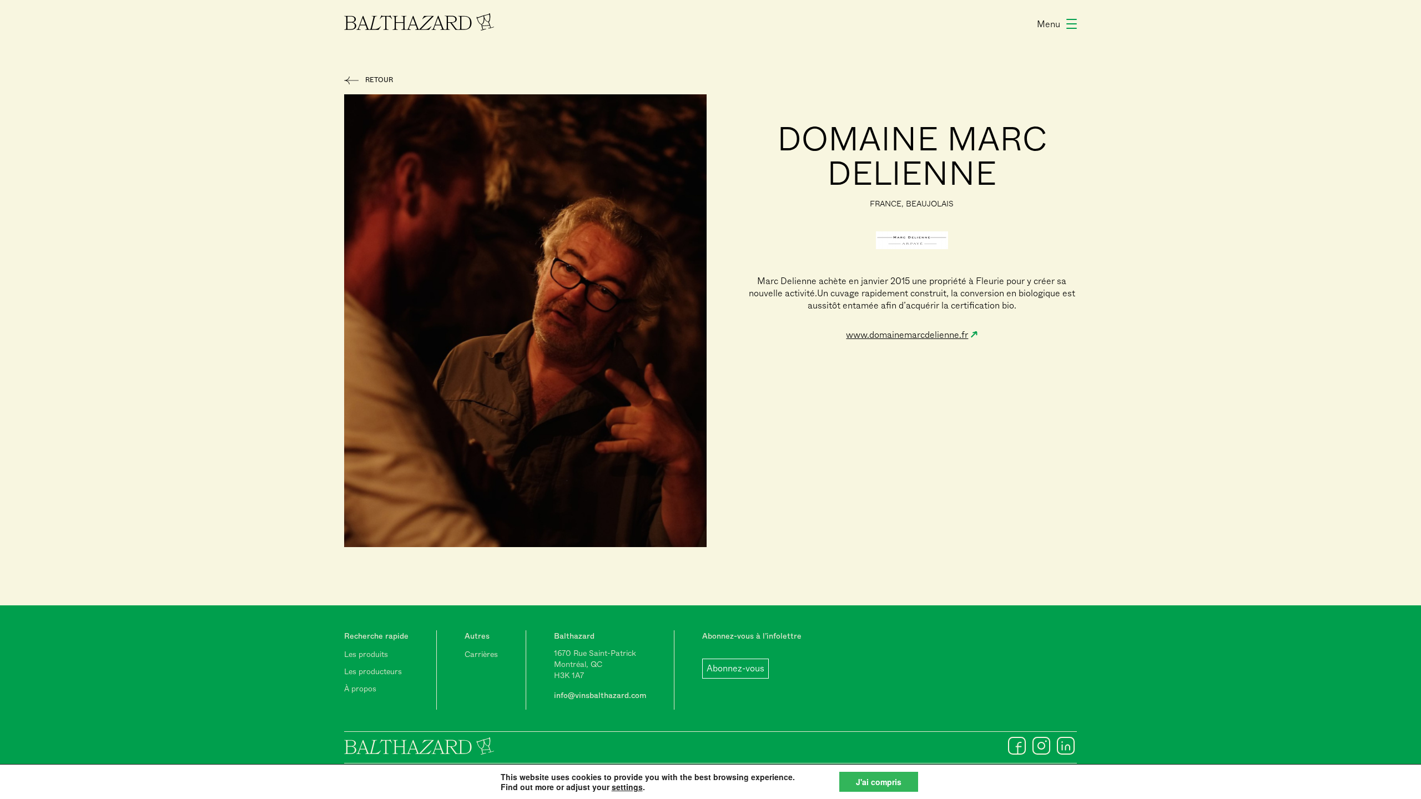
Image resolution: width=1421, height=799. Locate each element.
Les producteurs (373, 671)
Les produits (366, 654)
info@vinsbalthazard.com (600, 695)
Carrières (481, 654)
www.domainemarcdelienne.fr (907, 334)
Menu (1048, 24)
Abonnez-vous (735, 668)
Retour (379, 80)
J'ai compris (878, 781)
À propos (360, 688)
